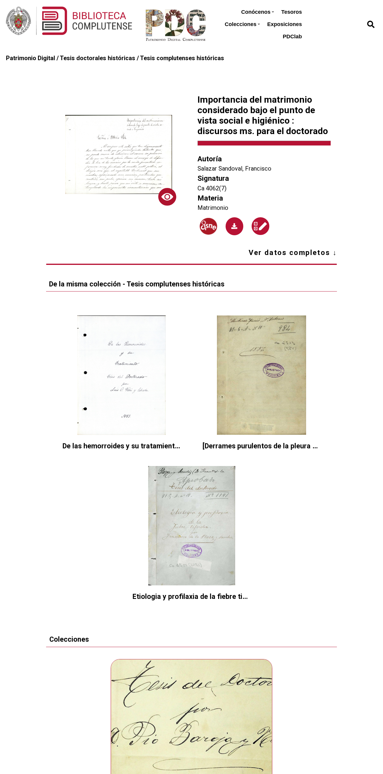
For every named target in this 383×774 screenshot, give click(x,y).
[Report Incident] (260, 226)
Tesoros (291, 12)
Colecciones (240, 24)
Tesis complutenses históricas (182, 58)
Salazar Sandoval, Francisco (234, 168)
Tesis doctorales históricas (97, 58)
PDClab (292, 37)
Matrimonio (212, 207)
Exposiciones (284, 24)
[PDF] (235, 226)
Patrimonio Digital (30, 58)
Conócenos (255, 12)
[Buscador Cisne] (208, 226)
